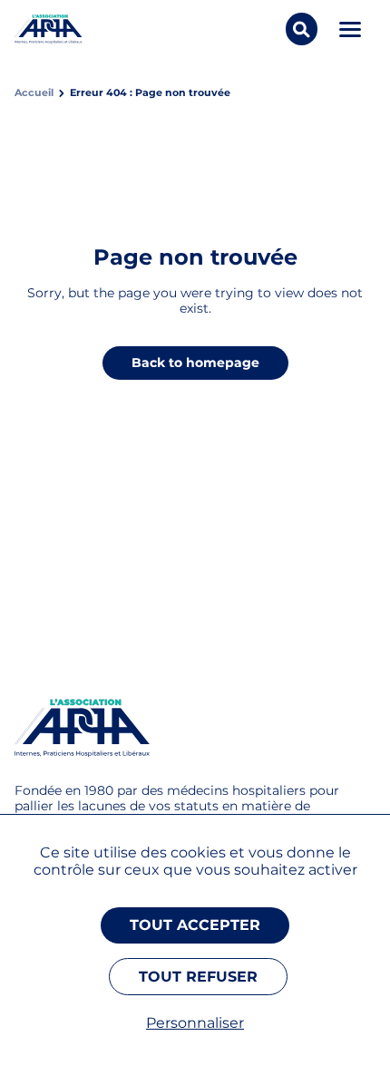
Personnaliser (195, 1022)
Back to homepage (195, 362)
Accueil (34, 93)
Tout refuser (198, 976)
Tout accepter (195, 925)
